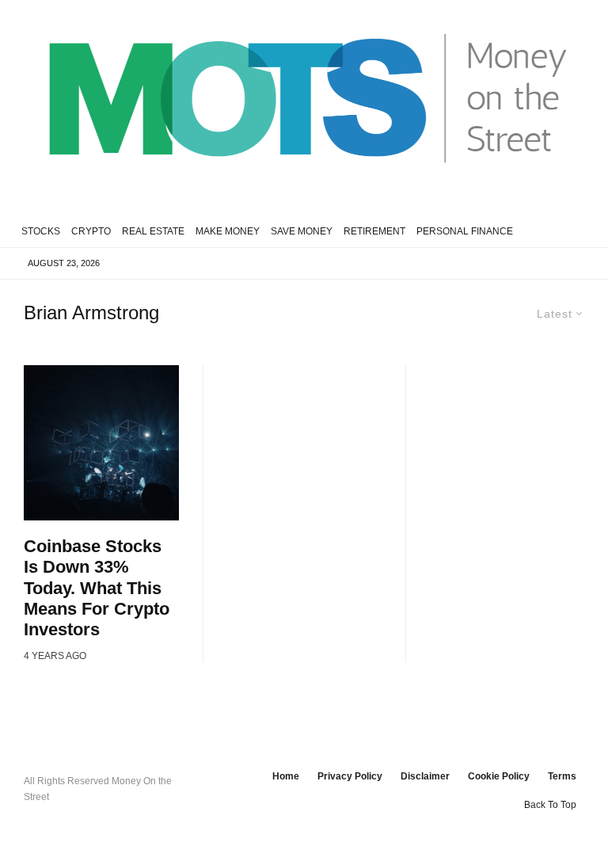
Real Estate (153, 231)
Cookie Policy (499, 776)
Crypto (91, 231)
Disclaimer (425, 776)
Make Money (228, 231)
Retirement (374, 231)
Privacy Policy (349, 776)
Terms (562, 776)
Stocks (40, 231)
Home (285, 776)
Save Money (301, 231)
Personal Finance (464, 231)
